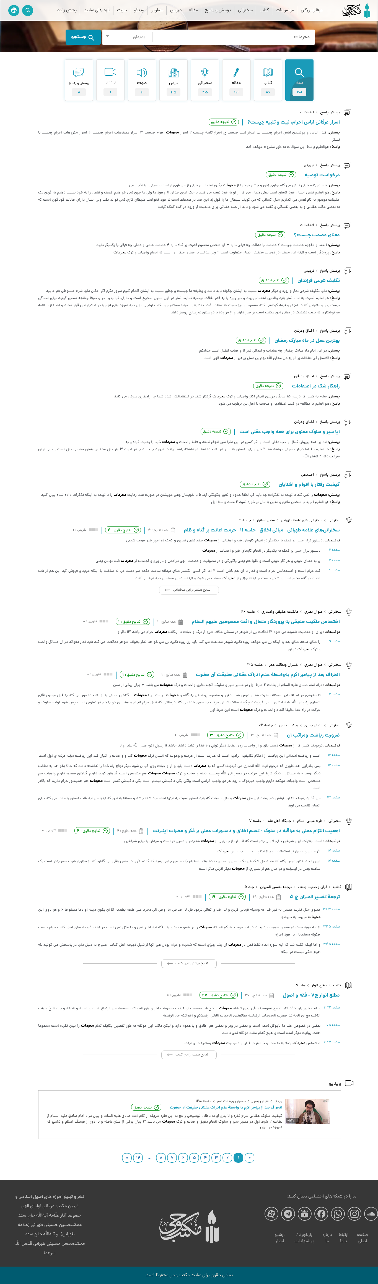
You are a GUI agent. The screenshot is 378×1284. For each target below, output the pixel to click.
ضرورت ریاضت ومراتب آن (313, 735)
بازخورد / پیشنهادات (304, 1238)
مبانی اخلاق (266, 520)
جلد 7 (300, 986)
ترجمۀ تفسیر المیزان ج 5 (315, 897)
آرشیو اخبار (280, 1238)
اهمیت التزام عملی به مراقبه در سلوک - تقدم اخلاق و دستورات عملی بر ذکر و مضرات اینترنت (246, 831)
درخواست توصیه (322, 175)
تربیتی (309, 165)
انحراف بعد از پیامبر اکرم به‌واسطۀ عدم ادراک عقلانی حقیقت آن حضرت (268, 675)
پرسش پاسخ (330, 113)
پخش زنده (67, 10)
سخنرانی (245, 10)
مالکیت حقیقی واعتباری (280, 612)
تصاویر (157, 10)
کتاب (264, 10)
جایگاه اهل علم (279, 821)
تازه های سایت (97, 10)
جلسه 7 (255, 821)
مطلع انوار (319, 986)
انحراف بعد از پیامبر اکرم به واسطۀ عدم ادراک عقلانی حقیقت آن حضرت (226, 1107)
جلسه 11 (245, 520)
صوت (122, 10)
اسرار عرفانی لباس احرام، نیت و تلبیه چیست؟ (293, 122)
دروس (176, 10)
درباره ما (327, 1238)
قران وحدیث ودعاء (312, 887)
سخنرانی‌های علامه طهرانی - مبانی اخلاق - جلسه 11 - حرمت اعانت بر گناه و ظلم (262, 530)
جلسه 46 (247, 612)
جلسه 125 (255, 665)
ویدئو (139, 10)
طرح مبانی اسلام (309, 821)
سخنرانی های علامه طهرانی (301, 520)
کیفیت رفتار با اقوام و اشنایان (309, 485)
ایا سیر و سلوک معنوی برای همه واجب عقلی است (289, 432)
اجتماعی (307, 475)
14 (138, 1158)
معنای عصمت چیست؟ (317, 235)
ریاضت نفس (288, 726)
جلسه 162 (265, 726)
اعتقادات (307, 113)
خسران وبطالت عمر (283, 665)
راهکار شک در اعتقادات (316, 386)
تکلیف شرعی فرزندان (318, 281)
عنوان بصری (313, 612)
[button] (127, 37)
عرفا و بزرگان (312, 10)
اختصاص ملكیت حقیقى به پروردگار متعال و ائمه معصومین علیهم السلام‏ (266, 622)
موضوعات (285, 10)
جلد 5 (249, 887)
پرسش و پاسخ (218, 10)
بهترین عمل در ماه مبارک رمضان (307, 341)
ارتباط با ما (343, 1238)
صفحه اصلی (362, 1238)
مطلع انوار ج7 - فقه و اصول (311, 995)
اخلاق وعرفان (304, 331)
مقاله (193, 10)
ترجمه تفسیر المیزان (276, 887)
